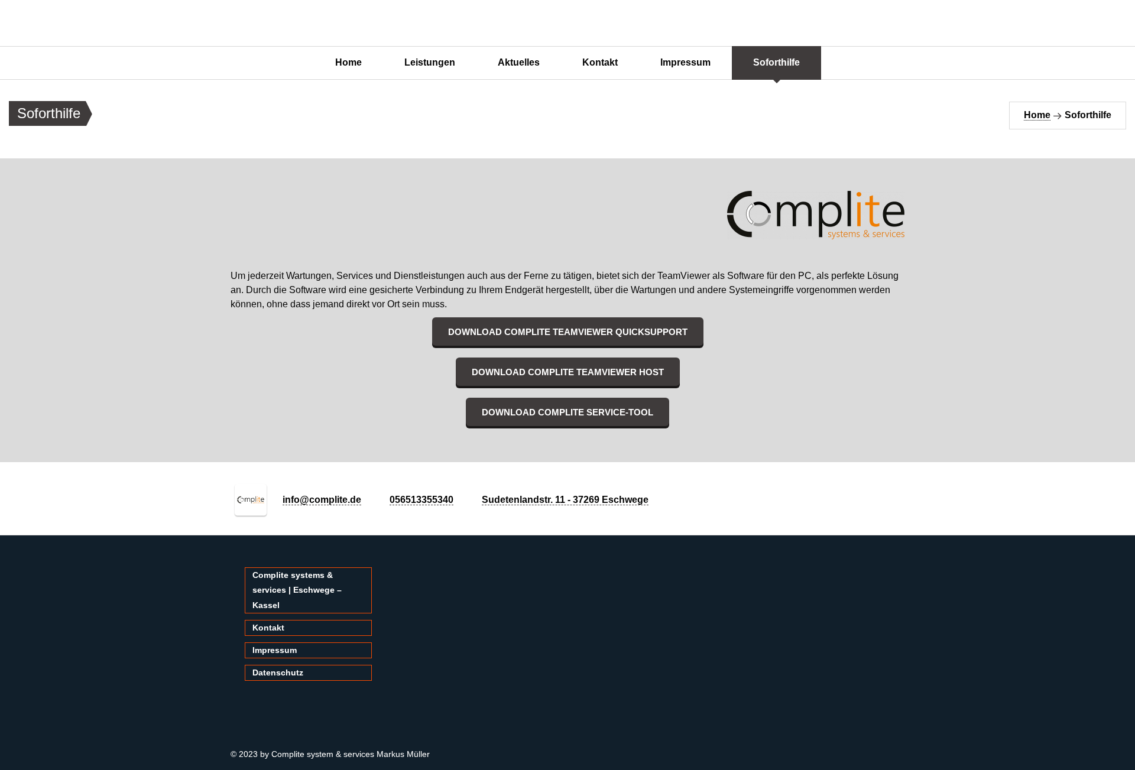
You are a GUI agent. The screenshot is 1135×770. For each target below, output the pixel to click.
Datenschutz (277, 672)
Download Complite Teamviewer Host (568, 372)
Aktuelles (519, 62)
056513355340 (421, 500)
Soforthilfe (776, 62)
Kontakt (600, 62)
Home (348, 62)
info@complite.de (322, 500)
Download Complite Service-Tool (567, 412)
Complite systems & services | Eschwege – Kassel (297, 589)
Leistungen (429, 62)
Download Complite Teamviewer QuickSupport (568, 332)
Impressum (685, 62)
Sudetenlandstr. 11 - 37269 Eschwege (565, 500)
